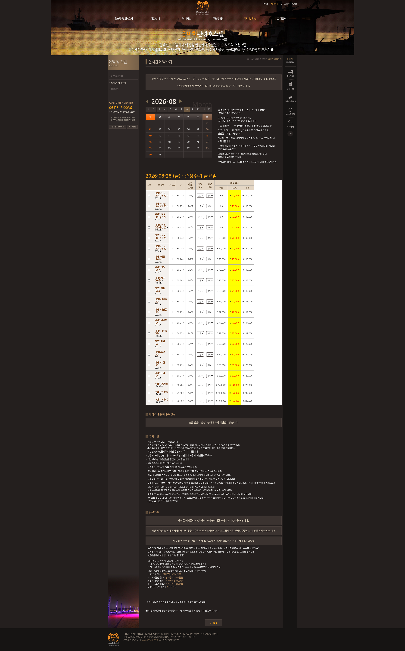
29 (207, 148)
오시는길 (132, 126)
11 (203, 109)
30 (150, 154)
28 (197, 148)
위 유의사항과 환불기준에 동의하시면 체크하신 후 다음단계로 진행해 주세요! (183, 610)
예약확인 (114, 89)
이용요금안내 (116, 76)
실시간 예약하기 (117, 82)
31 (160, 154)
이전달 (147, 101)
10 (198, 109)
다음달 (180, 101)
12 (209, 109)
